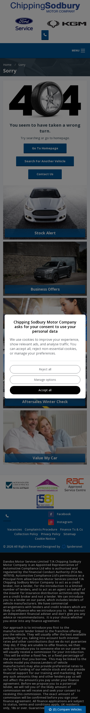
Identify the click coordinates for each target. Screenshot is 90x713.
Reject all (45, 369)
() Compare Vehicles (67, 709)
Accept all (45, 390)
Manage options (45, 380)
